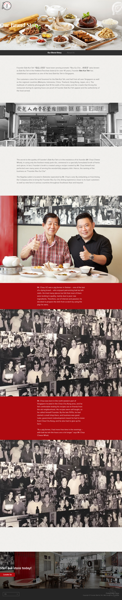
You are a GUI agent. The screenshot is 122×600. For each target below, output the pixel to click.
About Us (71, 53)
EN (5, 594)
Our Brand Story (54, 53)
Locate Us (7, 575)
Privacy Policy (110, 593)
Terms (117, 593)
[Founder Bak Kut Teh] (7, 6)
